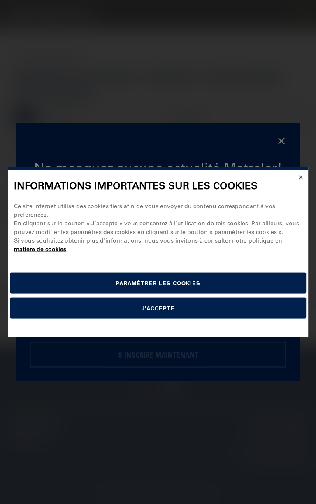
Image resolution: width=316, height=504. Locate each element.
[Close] (301, 177)
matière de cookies (40, 248)
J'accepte (158, 308)
